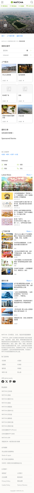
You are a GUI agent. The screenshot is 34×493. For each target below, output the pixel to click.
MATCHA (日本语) (7, 391)
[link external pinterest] (10, 382)
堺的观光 (5, 6)
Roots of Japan (6, 455)
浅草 (12, 154)
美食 (5, 164)
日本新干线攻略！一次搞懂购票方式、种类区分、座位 (23, 269)
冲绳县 (19, 368)
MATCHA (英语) (6, 395)
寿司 (8, 154)
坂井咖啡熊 (22, 75)
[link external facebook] (3, 382)
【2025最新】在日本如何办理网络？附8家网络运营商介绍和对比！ (23, 261)
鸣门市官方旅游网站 (8, 459)
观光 (5, 168)
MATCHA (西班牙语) (7, 426)
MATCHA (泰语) (6, 403)
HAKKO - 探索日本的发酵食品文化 (12, 463)
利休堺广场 (5, 95)
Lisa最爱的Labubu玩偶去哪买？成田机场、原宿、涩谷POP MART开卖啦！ (16, 186)
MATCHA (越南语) (7, 418)
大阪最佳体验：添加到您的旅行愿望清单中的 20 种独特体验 (23, 301)
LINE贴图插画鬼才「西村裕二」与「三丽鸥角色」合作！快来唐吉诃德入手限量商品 (23, 195)
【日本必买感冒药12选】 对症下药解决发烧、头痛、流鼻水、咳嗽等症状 (23, 253)
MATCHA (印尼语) (7, 414)
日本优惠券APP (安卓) (8, 434)
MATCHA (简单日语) (7, 422)
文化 (21, 168)
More (29, 175)
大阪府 (19, 360)
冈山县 (19, 372)
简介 (3, 36)
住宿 (21, 164)
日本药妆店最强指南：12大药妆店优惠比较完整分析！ (22, 243)
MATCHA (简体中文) (7, 410)
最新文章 (20, 36)
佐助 (20, 95)
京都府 (4, 364)
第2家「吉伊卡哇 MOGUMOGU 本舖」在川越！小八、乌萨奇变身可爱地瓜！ (22, 222)
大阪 (16, 154)
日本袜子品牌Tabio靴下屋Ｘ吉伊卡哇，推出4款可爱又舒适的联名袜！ (23, 203)
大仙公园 (21, 116)
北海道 (19, 364)
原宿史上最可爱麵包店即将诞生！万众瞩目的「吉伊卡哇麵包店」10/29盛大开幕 (23, 212)
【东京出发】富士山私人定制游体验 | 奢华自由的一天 (23, 310)
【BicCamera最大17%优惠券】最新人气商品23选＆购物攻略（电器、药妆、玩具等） (23, 236)
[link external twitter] (7, 382)
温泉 (3, 154)
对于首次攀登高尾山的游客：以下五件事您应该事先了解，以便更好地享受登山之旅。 (23, 285)
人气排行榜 (10, 36)
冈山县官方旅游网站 (8, 451)
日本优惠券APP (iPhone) (9, 430)
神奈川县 (4, 372)
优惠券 (22, 6)
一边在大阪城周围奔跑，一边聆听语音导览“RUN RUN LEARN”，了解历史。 (23, 294)
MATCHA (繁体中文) (7, 399)
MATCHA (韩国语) (7, 407)
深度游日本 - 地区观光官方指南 (11, 441)
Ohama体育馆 (6, 75)
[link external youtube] (14, 382)
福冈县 (4, 368)
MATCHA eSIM (6, 438)
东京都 (4, 360)
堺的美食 (14, 6)
